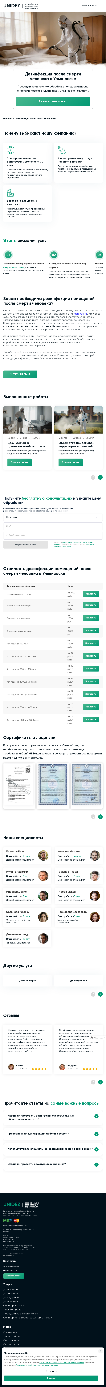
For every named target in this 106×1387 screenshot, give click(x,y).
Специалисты (11, 1340)
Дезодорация (11, 1297)
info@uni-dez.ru (10, 1270)
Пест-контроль (12, 1310)
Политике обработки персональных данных (37, 1365)
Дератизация (11, 1293)
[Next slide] (100, 477)
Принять (51, 1378)
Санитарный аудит (14, 1305)
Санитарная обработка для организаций (28, 1318)
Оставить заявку (13, 1276)
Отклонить (51, 1371)
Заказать (90, 594)
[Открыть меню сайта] (101, 6)
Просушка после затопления (20, 1314)
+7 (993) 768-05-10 (88, 6)
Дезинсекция (27, 980)
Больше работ (19, 462)
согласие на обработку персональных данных (61, 1362)
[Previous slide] (93, 477)
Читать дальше (20, 374)
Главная (7, 119)
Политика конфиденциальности (15, 1226)
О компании (10, 1332)
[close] (104, 1038)
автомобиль (80, 314)
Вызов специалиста (53, 101)
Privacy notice (98, 1038)
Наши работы (11, 1336)
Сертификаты (11, 1344)
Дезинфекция (78, 980)
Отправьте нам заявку (14, 268)
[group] (19, 786)
